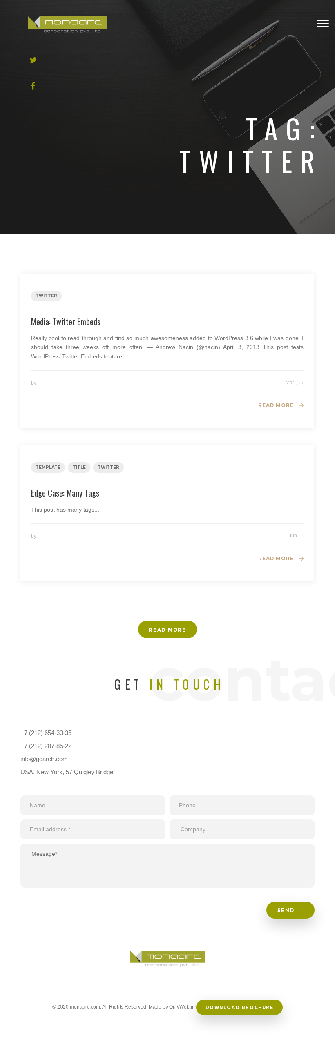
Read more (276, 405)
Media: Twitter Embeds (65, 321)
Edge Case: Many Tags (65, 493)
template (48, 467)
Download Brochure (239, 1007)
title (79, 467)
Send (287, 910)
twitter (46, 295)
